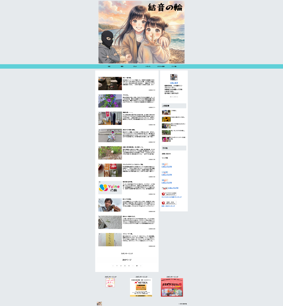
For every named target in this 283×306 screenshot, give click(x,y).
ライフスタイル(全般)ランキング (172, 197)
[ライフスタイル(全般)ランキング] (169, 193)
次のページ (126, 260)
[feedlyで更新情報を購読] (175, 97)
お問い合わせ (166, 153)
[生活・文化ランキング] (169, 202)
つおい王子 (174, 83)
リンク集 (165, 158)
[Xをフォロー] (173, 97)
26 (136, 265)
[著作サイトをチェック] (171, 97)
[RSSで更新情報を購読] (177, 97)
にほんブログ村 (167, 166)
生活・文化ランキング (168, 206)
